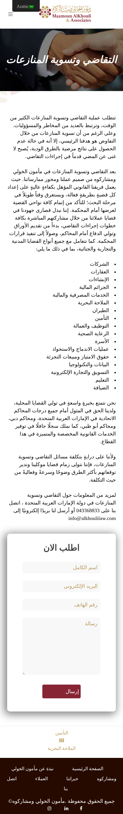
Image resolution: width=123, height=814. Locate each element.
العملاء (41, 778)
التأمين (61, 732)
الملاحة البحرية (62, 748)
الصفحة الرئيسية (87, 768)
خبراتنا (72, 778)
